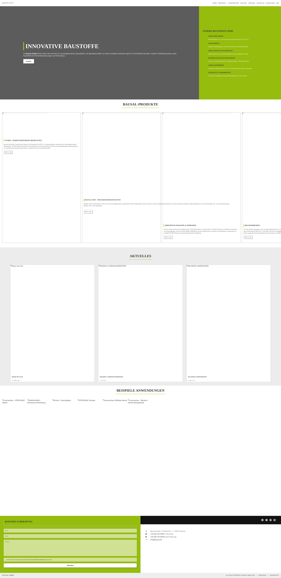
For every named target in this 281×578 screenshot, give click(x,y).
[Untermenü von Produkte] (226, 3)
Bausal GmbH (8, 575)
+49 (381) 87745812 (157, 537)
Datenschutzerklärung (38, 559)
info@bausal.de (156, 539)
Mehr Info (8, 152)
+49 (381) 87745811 (157, 534)
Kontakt (28, 61)
